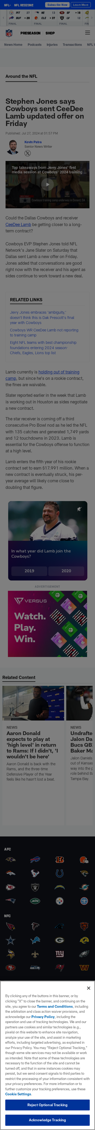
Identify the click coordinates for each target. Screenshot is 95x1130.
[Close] (88, 988)
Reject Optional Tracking (47, 1105)
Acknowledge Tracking (47, 1120)
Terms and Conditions (55, 1006)
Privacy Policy (43, 1017)
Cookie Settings (18, 1094)
